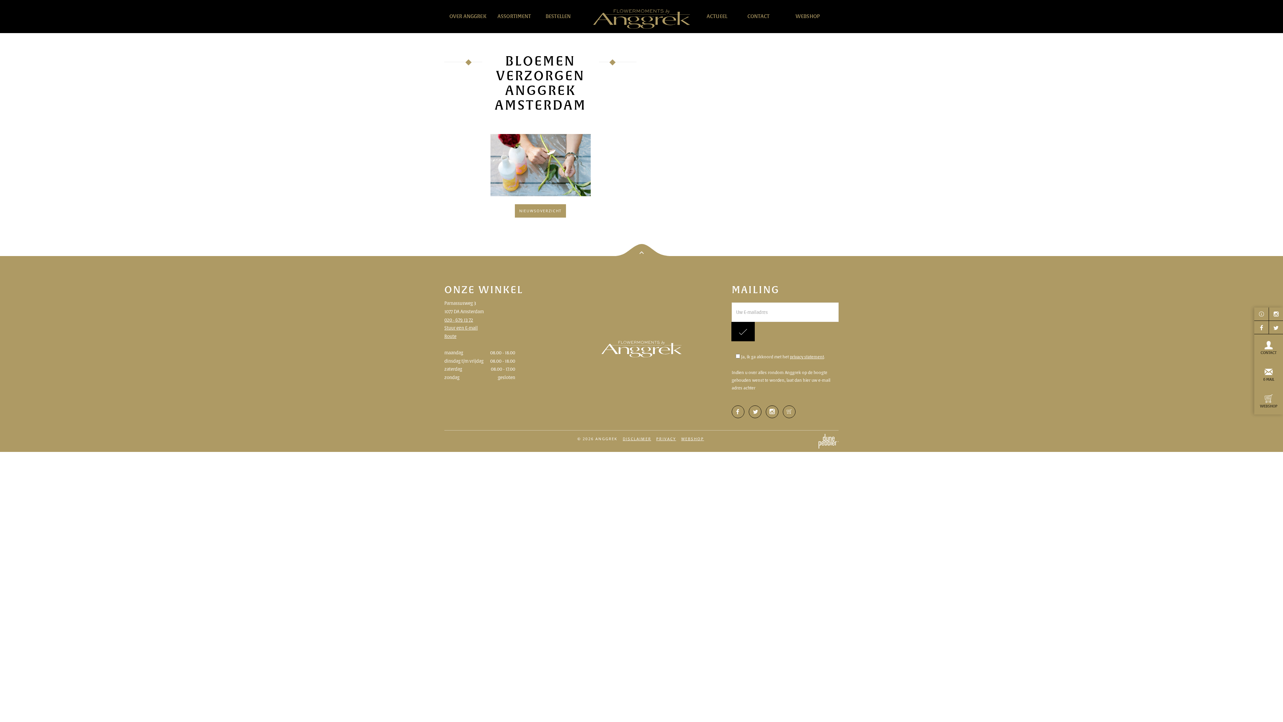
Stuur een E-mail (461, 328)
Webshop (808, 16)
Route (450, 336)
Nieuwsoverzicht (540, 210)
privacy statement (807, 357)
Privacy (666, 438)
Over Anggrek (467, 16)
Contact (758, 16)
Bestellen (558, 16)
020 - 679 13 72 (458, 320)
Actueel (717, 16)
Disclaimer (637, 438)
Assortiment (514, 16)
